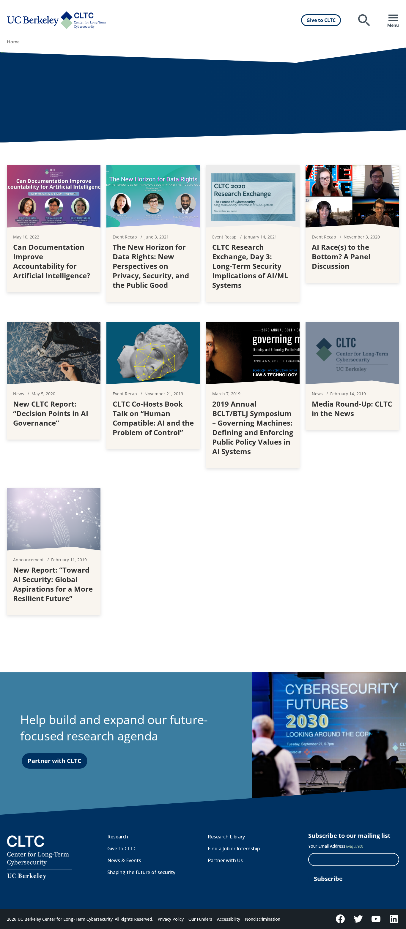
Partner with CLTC (54, 761)
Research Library (226, 836)
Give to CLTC (321, 20)
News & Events (124, 860)
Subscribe (328, 879)
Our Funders (200, 919)
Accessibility (228, 919)
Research (117, 836)
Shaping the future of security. (142, 872)
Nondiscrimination (262, 919)
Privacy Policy (171, 919)
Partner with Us (225, 860)
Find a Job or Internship (234, 848)
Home (13, 42)
